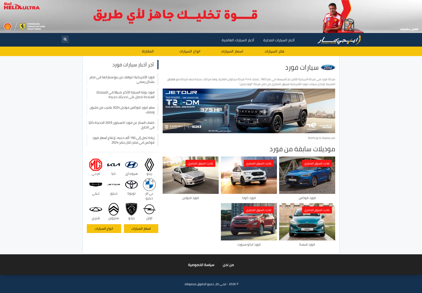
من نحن (228, 264)
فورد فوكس (307, 198)
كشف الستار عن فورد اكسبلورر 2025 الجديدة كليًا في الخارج (122, 124)
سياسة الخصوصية (201, 264)
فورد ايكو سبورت (249, 244)
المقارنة (148, 51)
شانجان (171, 79)
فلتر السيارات (274, 51)
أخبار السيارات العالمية (238, 40)
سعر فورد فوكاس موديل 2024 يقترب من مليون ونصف (122, 109)
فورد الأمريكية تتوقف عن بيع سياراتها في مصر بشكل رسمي (122, 79)
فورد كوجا (249, 198)
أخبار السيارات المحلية (279, 40)
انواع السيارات (189, 51)
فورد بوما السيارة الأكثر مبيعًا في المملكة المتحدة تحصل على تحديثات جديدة (125, 94)
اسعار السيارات (232, 51)
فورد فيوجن (190, 198)
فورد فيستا (307, 244)
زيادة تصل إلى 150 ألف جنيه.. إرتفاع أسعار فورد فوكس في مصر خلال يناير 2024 (123, 140)
